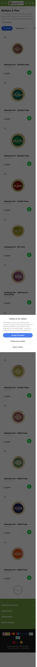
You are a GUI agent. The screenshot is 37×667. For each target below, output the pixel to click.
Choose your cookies (18, 341)
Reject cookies (18, 347)
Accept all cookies (17, 335)
